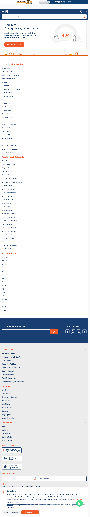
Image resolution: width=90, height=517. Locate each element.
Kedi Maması (6, 68)
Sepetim (5, 411)
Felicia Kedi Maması (8, 117)
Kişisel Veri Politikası (9, 364)
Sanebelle (5, 271)
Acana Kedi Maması (8, 135)
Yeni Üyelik (6, 393)
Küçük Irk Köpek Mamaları (10, 178)
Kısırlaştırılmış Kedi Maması (10, 75)
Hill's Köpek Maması (8, 242)
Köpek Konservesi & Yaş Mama (12, 182)
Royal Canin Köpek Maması (10, 238)
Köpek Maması (6, 161)
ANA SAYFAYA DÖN (14, 44)
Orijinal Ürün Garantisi (9, 397)
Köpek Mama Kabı (8, 199)
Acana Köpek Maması (9, 235)
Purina (4, 306)
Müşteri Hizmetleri (8, 418)
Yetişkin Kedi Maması (8, 78)
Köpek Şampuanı (7, 210)
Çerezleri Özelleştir (11, 512)
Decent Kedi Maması (8, 114)
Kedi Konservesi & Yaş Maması (12, 89)
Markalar (5, 430)
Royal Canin (5, 257)
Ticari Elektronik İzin (9, 378)
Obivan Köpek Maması (9, 228)
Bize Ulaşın (6, 404)
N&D (3, 275)
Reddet (10, 505)
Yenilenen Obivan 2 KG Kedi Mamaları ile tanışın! (43, 6)
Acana (4, 285)
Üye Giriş (5, 390)
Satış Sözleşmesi (8, 371)
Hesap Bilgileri (7, 407)
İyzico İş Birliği (7, 440)
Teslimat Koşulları (8, 374)
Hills (3, 268)
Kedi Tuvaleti (6, 82)
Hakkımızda (6, 400)
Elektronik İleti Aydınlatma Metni (13, 382)
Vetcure (4, 299)
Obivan (4, 292)
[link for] (44, 2)
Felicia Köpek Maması (9, 217)
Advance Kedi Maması (9, 124)
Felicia (4, 310)
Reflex (4, 282)
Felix (3, 303)
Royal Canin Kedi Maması (10, 149)
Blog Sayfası (6, 415)
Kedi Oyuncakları (7, 96)
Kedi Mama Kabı (7, 110)
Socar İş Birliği (7, 437)
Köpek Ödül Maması (8, 189)
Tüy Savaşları (6, 433)
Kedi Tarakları (6, 103)
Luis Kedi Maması (7, 131)
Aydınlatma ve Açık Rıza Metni (12, 357)
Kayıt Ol (54, 332)
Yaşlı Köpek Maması (8, 171)
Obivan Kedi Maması (8, 128)
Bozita (4, 264)
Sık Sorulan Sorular (8, 353)
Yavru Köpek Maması (8, 164)
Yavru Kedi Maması (8, 71)
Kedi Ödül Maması (8, 93)
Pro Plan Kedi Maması (9, 145)
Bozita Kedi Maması (8, 142)
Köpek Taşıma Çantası (9, 192)
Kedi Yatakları (6, 100)
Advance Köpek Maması (9, 221)
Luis (3, 296)
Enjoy (3, 289)
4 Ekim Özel (6, 426)
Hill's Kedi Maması (8, 138)
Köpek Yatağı (6, 206)
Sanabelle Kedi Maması (9, 121)
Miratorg (4, 278)
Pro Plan (4, 261)
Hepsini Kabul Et (30, 512)
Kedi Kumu (5, 86)
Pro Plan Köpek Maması (9, 245)
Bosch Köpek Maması (9, 214)
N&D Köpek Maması (8, 249)
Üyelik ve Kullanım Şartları (11, 367)
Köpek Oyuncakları (8, 196)
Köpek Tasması (7, 203)
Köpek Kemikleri (7, 185)
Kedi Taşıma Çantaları (9, 107)
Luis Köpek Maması (8, 224)
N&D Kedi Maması (7, 152)
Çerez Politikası (7, 360)
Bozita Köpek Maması (9, 231)
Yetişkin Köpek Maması (9, 168)
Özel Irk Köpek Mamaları (9, 175)
